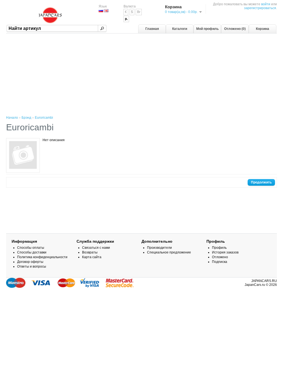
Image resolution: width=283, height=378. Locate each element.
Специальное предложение (169, 252)
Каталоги (179, 29)
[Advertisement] (141, 75)
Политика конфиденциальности (42, 257)
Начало (12, 118)
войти (265, 4)
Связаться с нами (96, 248)
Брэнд (26, 118)
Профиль (219, 248)
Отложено (220, 257)
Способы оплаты (30, 248)
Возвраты (90, 252)
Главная (152, 29)
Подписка (219, 262)
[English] (106, 10)
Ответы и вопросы (31, 266)
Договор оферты (30, 262)
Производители (159, 248)
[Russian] (101, 10)
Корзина (262, 29)
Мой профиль (207, 29)
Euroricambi (44, 118)
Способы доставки (31, 252)
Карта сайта (91, 257)
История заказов (225, 252)
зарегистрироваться (260, 8)
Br (138, 12)
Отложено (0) (235, 29)
